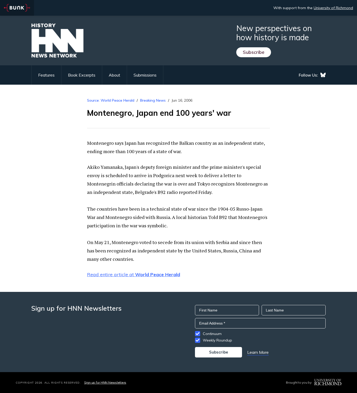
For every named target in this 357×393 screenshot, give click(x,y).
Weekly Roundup (217, 340)
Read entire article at (133, 274)
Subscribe (253, 52)
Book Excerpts (81, 75)
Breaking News (153, 100)
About (114, 75)
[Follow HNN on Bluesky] (323, 75)
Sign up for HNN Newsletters (105, 382)
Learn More (258, 352)
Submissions (145, 75)
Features (46, 75)
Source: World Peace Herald (110, 100)
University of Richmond (333, 7)
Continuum (212, 333)
